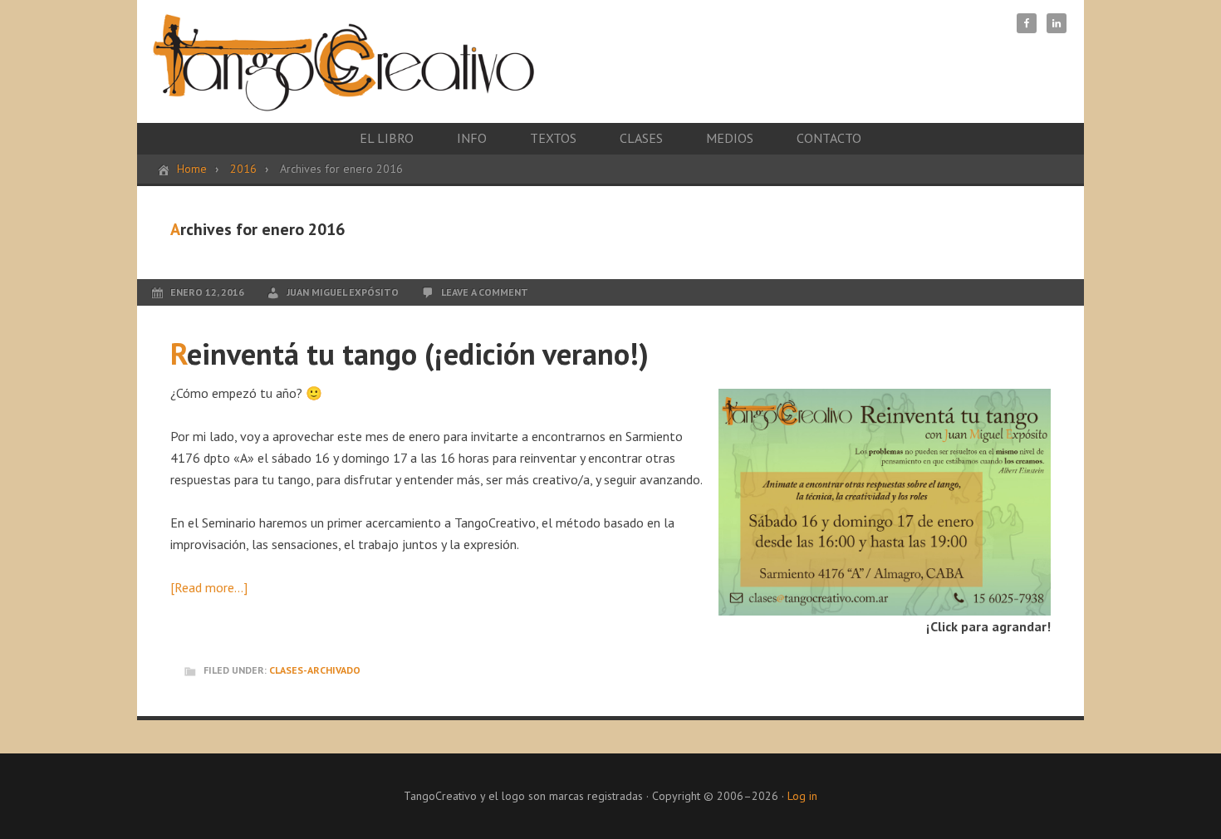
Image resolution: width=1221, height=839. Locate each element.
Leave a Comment (484, 292)
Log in (802, 795)
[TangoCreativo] (343, 95)
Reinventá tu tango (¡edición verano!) (409, 353)
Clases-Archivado (314, 670)
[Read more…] (209, 587)
